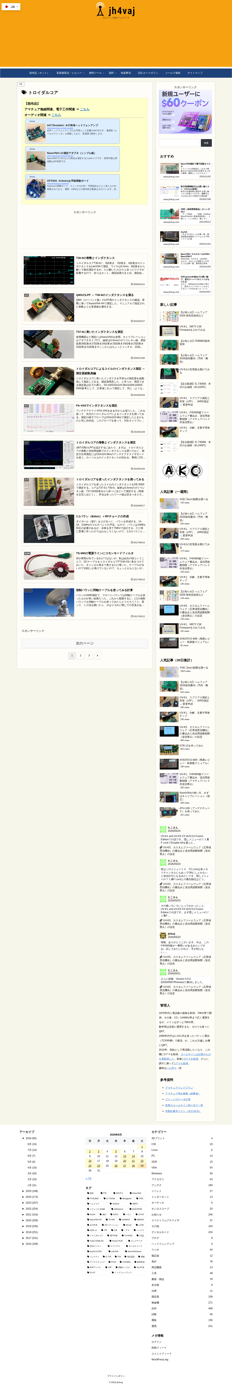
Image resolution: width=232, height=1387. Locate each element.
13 (124, 1156)
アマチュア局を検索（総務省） (183, 1093)
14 (133, 1156)
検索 (206, 143)
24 (98, 1165)
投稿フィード (159, 1347)
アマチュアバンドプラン (179, 1087)
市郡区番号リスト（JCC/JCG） (183, 1111)
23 (90, 1165)
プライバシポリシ (116, 1376)
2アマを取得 (191, 1058)
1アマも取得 (181, 1063)
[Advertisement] (116, 45)
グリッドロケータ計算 (177, 1099)
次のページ (85, 643)
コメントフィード (162, 1353)
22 (142, 1160)
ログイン (157, 1341)
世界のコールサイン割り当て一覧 (184, 1105)
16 (90, 1160)
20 (124, 1160)
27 (124, 1165)
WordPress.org (160, 1359)
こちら (84, 109)
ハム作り (172, 1068)
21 (133, 1160)
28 (133, 1165)
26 (116, 1165)
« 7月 (89, 1178)
